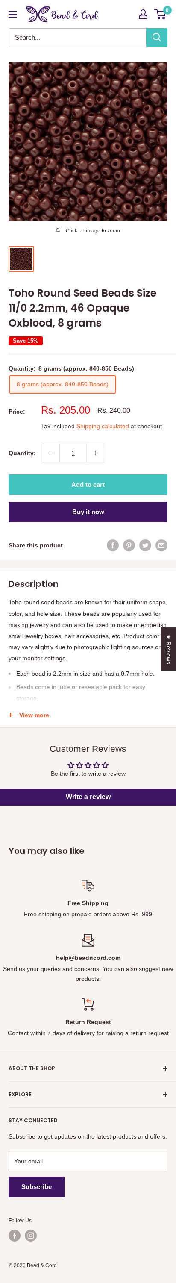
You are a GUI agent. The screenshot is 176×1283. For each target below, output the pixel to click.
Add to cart (88, 484)
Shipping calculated (102, 426)
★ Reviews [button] (168, 649)
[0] (160, 14)
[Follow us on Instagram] (31, 1236)
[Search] (156, 37)
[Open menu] (13, 14)
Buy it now (88, 511)
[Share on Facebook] (113, 545)
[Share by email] (161, 545)
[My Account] (143, 14)
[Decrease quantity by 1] (50, 453)
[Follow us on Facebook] (15, 1236)
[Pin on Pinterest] (129, 545)
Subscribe (36, 1186)
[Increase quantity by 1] (96, 453)
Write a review (88, 796)
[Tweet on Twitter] (145, 545)
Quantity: (22, 453)
